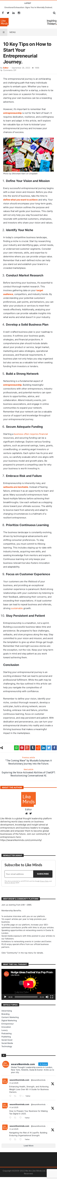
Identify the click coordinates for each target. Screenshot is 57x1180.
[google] (27, 747)
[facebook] (54, 747)
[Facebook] (2, 13)
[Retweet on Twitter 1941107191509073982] (16, 1118)
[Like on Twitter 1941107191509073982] (21, 1118)
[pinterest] (21, 747)
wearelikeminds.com (19, 1080)
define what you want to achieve (20, 199)
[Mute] (47, 996)
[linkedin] (43, 747)
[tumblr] (32, 747)
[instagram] (19, 13)
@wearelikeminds (38, 1080)
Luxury (4, 1030)
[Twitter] (8, 13)
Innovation (6, 1027)
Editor (5, 68)
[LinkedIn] (13, 13)
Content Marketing (10, 1017)
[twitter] (48, 747)
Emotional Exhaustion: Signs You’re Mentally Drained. (29, 7)
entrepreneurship (12, 113)
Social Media (7, 1043)
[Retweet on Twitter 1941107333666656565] (16, 1096)
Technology (6, 1046)
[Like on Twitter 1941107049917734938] (21, 1139)
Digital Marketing (9, 1020)
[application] (28, 984)
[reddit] (38, 747)
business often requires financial (31, 434)
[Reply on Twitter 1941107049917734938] (10, 1139)
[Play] (5, 996)
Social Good (6, 1040)
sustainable (17, 608)
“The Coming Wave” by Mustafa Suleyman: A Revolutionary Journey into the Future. (28, 760)
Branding (5, 1014)
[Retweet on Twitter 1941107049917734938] (16, 1139)
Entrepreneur (7, 1024)
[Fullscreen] (51, 996)
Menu (13, 32)
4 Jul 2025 (14, 1083)
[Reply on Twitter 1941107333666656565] (10, 1096)
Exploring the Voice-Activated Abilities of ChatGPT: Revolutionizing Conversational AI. (28, 772)
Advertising (6, 1011)
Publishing (6, 1036)
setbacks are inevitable (15, 487)
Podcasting (6, 1033)
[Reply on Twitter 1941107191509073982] (10, 1118)
